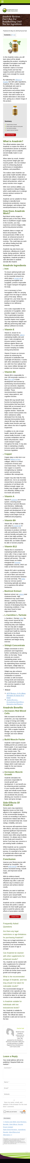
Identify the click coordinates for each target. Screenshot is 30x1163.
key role (11, 379)
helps (23, 579)
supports (14, 500)
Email (6, 1088)
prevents (18, 562)
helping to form (15, 459)
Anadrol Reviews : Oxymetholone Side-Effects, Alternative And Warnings (15, 702)
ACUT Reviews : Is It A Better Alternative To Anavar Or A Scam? (16, 695)
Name (6, 1082)
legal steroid (12, 866)
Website (7, 1094)
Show (13, 35)
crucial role (18, 278)
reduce (21, 594)
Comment (8, 1068)
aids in (22, 335)
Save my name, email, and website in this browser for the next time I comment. (15, 1104)
